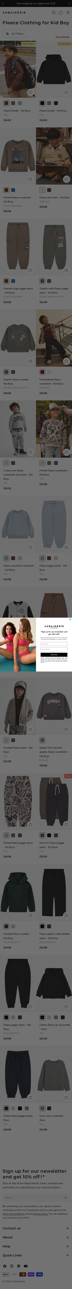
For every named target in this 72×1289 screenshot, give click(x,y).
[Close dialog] (70, 619)
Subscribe (54, 655)
